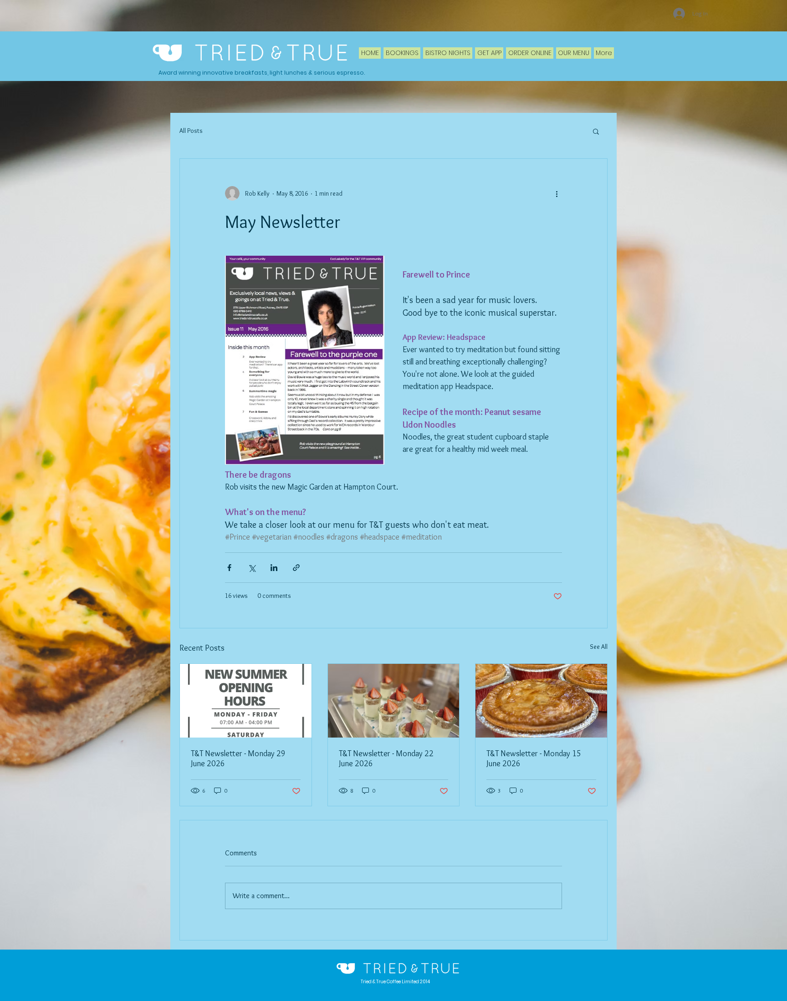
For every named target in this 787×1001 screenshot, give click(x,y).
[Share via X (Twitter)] (251, 567)
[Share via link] (296, 567)
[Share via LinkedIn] (274, 567)
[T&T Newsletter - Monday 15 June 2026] (541, 701)
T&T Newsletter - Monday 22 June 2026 (386, 758)
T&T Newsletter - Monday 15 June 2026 (533, 758)
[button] (596, 131)
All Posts (191, 130)
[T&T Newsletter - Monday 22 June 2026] (394, 701)
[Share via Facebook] (229, 567)
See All (599, 646)
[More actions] (556, 193)
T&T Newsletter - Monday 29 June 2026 (238, 758)
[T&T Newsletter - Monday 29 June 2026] (246, 701)
